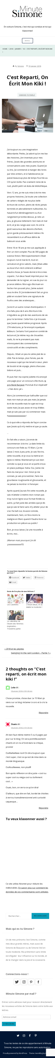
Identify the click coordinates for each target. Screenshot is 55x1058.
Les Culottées (12, 604)
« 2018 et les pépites (14, 649)
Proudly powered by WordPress (15, 1053)
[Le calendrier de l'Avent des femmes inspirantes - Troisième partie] (15, 615)
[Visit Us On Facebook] (38, 984)
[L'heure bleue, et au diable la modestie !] (34, 598)
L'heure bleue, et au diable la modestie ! (34, 605)
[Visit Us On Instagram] (24, 984)
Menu (27, 41)
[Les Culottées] (15, 598)
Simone (21, 66)
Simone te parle (27, 95)
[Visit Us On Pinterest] (31, 984)
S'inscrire (8, 1024)
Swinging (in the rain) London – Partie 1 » (31, 653)
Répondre (43, 712)
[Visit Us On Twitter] (16, 984)
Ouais (14, 724)
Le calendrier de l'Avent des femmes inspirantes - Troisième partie (15, 625)
